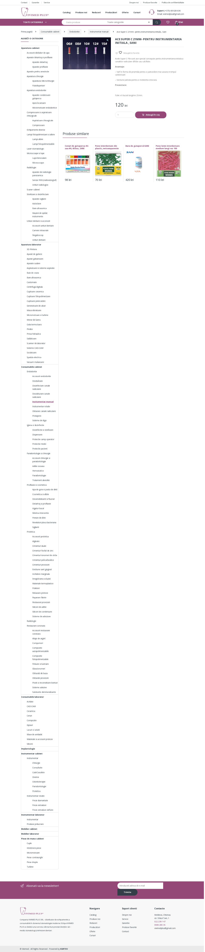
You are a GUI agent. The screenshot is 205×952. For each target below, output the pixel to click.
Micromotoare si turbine (37, 315)
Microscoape (38, 162)
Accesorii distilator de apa (38, 52)
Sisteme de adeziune (41, 616)
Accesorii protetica (40, 536)
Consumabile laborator (32, 697)
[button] (108, 41)
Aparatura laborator (31, 244)
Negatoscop (37, 235)
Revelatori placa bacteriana (44, 522)
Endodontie (74, 31)
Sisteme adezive (39, 687)
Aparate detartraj (40, 62)
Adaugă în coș (153, 114)
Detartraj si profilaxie (41, 503)
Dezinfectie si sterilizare (42, 430)
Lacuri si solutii (33, 729)
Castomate (32, 282)
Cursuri (136, 12)
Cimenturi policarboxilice (43, 560)
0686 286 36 (159, 925)
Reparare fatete (39, 597)
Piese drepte (32, 862)
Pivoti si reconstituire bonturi (45, 682)
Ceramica (31, 711)
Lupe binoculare (39, 158)
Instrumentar (32, 758)
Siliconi (30, 744)
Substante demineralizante (44, 692)
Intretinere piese (34, 848)
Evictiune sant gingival (42, 569)
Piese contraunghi (35, 857)
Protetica (31, 531)
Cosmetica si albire (40, 494)
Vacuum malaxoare (35, 362)
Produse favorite (150, 2)
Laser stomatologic (35, 148)
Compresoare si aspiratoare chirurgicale (39, 114)
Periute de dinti (39, 517)
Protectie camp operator (43, 439)
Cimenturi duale (39, 546)
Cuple (29, 843)
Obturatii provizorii (40, 678)
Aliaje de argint (38, 638)
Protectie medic (39, 444)
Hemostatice (38, 470)
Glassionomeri (38, 668)
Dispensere (37, 434)
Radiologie (31, 167)
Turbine (30, 866)
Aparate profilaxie (40, 66)
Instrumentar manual (99, 31)
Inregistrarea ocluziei (41, 578)
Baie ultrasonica (39, 208)
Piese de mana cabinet (32, 838)
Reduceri (96, 12)
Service (47, 2)
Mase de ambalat (34, 734)
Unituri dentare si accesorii (38, 221)
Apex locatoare (39, 103)
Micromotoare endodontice (44, 107)
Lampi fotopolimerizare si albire (41, 134)
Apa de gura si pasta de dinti (44, 489)
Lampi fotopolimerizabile (43, 144)
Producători (111, 12)
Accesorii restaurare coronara (41, 632)
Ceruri (29, 715)
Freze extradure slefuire (42, 810)
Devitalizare (37, 381)
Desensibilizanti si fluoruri (43, 499)
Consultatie (37, 767)
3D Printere (32, 249)
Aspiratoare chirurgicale (42, 120)
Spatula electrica (34, 357)
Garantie (35, 2)
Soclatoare (31, 352)
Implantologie (28, 748)
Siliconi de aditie (39, 607)
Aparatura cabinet (30, 48)
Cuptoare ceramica (35, 291)
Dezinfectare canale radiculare (41, 387)
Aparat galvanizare (35, 258)
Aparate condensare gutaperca (41, 97)
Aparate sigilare (39, 199)
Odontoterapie (38, 781)
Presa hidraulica (34, 333)
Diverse (35, 777)
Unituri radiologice (40, 184)
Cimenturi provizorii (40, 564)
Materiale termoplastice (42, 583)
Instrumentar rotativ (41, 406)
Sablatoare (31, 338)
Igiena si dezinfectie (35, 425)
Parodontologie (39, 786)
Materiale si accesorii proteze (40, 739)
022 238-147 (159, 921)
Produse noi (81, 12)
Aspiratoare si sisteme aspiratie (41, 268)
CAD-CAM (31, 706)
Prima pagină (26, 31)
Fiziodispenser (38, 85)
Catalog (67, 12)
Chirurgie (36, 763)
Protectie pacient (39, 448)
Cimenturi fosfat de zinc (42, 550)
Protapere (36, 415)
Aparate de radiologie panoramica (41, 174)
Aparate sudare (33, 263)
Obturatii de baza (40, 673)
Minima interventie (40, 513)
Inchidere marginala (41, 574)
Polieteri (36, 588)
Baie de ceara (33, 272)
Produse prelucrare (35, 824)
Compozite (32, 720)
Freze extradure (39, 805)
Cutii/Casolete (38, 772)
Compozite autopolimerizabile (40, 649)
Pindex (30, 329)
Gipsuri (30, 725)
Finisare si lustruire (40, 664)
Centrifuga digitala (35, 287)
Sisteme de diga (39, 420)
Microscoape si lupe (35, 153)
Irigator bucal (38, 508)
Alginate (35, 541)
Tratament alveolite (41, 480)
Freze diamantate (40, 800)
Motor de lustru (34, 319)
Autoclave (36, 203)
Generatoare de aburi (36, 305)
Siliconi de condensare (42, 611)
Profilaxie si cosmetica (37, 485)
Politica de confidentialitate (173, 2)
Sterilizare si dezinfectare (38, 194)
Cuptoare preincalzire (36, 301)
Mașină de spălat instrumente (39, 215)
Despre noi (134, 2)
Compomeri (37, 643)
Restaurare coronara (36, 625)
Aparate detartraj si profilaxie (39, 57)
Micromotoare (33, 852)
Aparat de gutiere (34, 254)
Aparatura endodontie (36, 90)
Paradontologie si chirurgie (38, 453)
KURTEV (64, 949)
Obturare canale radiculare (44, 411)
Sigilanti (35, 527)
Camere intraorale (40, 230)
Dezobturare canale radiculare (41, 395)
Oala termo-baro (34, 324)
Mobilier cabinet (29, 829)
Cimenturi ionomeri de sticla (44, 555)
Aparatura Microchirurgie (43, 81)
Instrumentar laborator (32, 814)
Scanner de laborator (36, 343)
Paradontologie (39, 475)
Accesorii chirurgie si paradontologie (41, 460)
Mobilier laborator (30, 833)
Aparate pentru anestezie (38, 71)
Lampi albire (37, 139)
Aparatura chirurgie (35, 76)
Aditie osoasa (38, 466)
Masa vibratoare (34, 310)
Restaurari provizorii (41, 602)
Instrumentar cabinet (32, 753)
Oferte (125, 12)
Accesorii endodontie (41, 376)
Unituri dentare (38, 240)
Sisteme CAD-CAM (35, 348)
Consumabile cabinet (50, 31)
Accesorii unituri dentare (43, 225)
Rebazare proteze (40, 593)
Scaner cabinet (33, 189)
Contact (24, 2)
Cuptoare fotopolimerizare (38, 296)
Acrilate (30, 701)
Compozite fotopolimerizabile (40, 658)
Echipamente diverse (36, 129)
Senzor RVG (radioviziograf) (44, 180)
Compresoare (38, 125)
